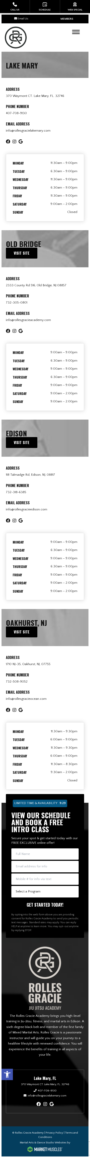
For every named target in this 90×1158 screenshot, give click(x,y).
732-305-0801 (16, 302)
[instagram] (45, 1104)
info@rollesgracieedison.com (26, 509)
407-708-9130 (16, 113)
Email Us (23, 18)
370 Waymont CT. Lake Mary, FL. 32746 (35, 96)
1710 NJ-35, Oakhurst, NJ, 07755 (28, 664)
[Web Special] (75, 6)
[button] (7, 1074)
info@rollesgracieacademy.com (28, 320)
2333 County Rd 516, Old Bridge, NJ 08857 (36, 285)
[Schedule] (45, 6)
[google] (52, 1104)
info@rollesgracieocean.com (26, 699)
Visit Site (21, 253)
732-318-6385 (16, 492)
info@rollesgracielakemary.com (28, 130)
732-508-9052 (17, 681)
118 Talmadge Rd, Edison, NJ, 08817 (30, 475)
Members (67, 18)
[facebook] (38, 1104)
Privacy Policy (54, 1132)
